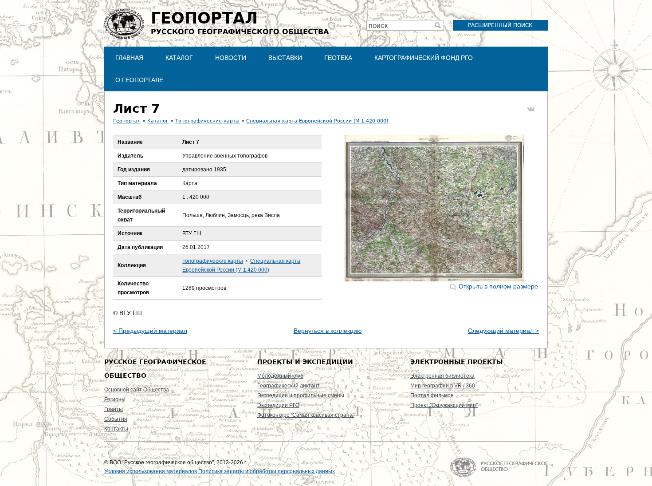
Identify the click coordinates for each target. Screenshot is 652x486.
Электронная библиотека (442, 376)
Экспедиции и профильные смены (300, 395)
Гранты (113, 409)
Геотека (338, 57)
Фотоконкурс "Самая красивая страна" (305, 415)
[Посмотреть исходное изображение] (434, 208)
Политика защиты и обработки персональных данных (266, 471)
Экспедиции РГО (278, 405)
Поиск (378, 26)
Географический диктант (288, 386)
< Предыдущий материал (150, 330)
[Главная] (124, 24)
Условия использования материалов (150, 471)
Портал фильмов (431, 395)
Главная (129, 57)
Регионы (115, 399)
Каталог (179, 57)
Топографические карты (207, 121)
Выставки (285, 57)
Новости (230, 57)
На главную (499, 467)
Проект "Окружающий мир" (444, 405)
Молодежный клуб (280, 376)
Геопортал (127, 121)
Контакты (116, 429)
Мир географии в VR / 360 (442, 386)
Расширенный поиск (500, 25)
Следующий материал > (503, 330)
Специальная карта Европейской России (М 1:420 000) (317, 121)
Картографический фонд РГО (423, 57)
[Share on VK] (531, 110)
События (115, 419)
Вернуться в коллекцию (328, 330)
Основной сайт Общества (136, 390)
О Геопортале (139, 79)
